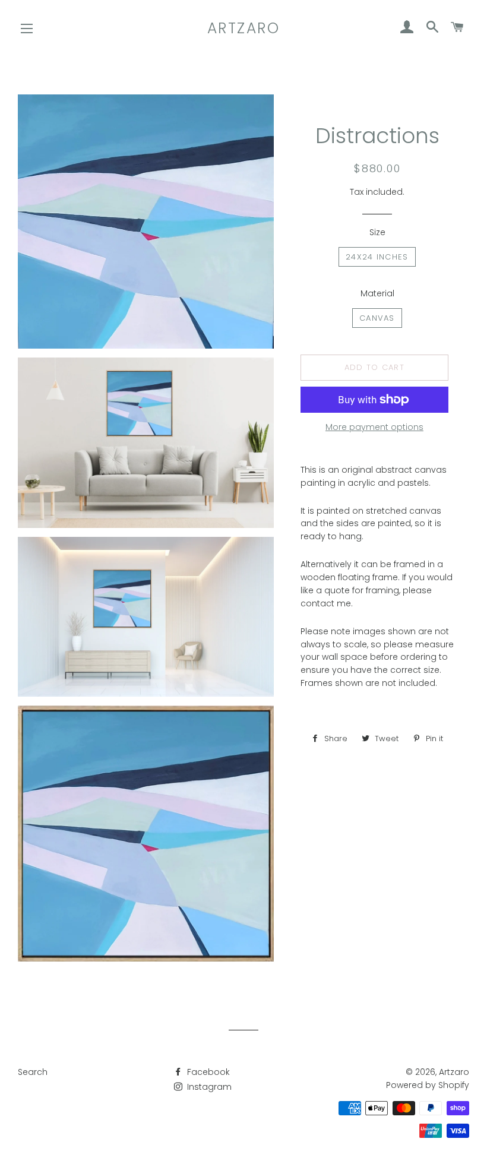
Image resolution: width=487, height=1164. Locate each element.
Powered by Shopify (427, 1085)
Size (377, 232)
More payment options (374, 427)
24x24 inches (377, 256)
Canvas (377, 318)
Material (377, 293)
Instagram (208, 1087)
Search (33, 1072)
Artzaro (243, 28)
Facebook (207, 1072)
